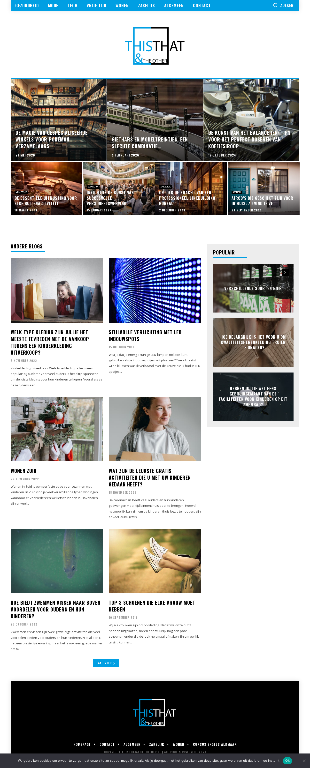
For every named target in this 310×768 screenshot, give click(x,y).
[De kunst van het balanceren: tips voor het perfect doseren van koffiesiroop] (251, 120)
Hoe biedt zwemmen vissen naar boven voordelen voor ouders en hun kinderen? (56, 609)
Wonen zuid (24, 470)
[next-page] (285, 272)
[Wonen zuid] (57, 429)
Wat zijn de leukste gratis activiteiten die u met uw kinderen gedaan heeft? (150, 477)
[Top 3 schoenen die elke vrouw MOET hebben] (155, 561)
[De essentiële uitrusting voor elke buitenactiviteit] (47, 188)
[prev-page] (276, 272)
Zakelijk (93, 187)
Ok (287, 760)
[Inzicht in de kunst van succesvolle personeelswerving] (119, 188)
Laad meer (104, 663)
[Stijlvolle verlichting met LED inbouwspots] (155, 290)
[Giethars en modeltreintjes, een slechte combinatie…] (155, 120)
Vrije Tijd (21, 192)
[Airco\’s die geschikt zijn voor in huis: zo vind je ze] (264, 188)
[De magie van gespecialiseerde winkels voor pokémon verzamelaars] (59, 120)
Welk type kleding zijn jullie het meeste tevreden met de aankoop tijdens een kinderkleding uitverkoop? (50, 342)
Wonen (237, 192)
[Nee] (304, 760)
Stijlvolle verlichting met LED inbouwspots (145, 335)
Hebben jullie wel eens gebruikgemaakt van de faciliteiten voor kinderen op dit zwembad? (253, 397)
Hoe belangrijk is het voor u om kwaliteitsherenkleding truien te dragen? (253, 342)
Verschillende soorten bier (253, 288)
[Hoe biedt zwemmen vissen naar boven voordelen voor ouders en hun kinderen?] (57, 561)
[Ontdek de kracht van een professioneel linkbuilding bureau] (191, 188)
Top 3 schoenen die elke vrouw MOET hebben (152, 606)
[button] (283, 5)
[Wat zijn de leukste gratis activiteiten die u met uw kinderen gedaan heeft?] (155, 429)
